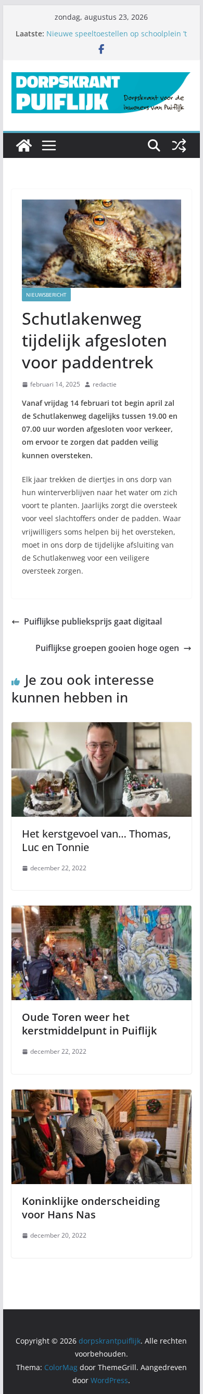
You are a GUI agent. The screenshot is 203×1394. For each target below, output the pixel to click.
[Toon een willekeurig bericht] (179, 145)
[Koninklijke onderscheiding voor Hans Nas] (101, 1097)
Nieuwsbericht (46, 294)
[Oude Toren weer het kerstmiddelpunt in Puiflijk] (101, 913)
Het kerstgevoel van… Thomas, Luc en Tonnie (96, 840)
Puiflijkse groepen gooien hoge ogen (107, 648)
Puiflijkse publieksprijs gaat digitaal (93, 621)
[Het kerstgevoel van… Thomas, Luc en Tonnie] (101, 729)
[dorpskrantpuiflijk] (23, 145)
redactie (105, 384)
